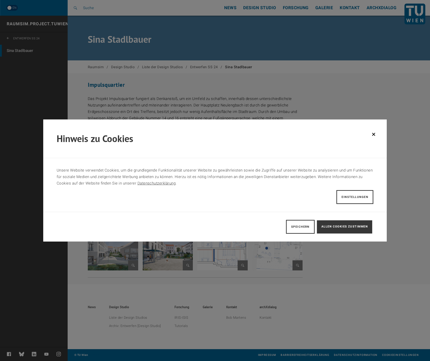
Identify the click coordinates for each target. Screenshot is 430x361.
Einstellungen (355, 197)
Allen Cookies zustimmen (344, 226)
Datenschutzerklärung (157, 183)
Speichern (300, 226)
